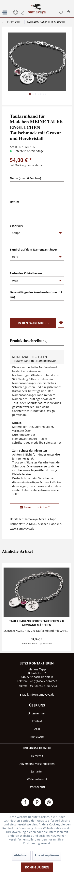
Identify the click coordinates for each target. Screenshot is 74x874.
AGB (37, 729)
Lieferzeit (37, 756)
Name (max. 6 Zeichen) (25, 178)
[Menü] (5, 12)
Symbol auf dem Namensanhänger (33, 249)
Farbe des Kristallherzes (26, 273)
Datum (14, 202)
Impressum (37, 736)
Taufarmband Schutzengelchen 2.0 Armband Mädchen (36, 623)
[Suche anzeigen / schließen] (14, 12)
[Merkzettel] (61, 12)
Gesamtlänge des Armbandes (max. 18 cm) (36, 294)
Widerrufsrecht (37, 779)
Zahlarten (37, 771)
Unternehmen (37, 713)
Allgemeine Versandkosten (37, 764)
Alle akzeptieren (47, 855)
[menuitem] (5, 8)
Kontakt (37, 721)
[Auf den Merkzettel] (61, 323)
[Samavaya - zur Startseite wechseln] (37, 10)
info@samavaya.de (42, 694)
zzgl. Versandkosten (33, 165)
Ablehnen (21, 855)
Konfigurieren (37, 867)
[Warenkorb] (69, 12)
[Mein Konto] (23, 12)
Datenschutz (37, 787)
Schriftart (16, 226)
